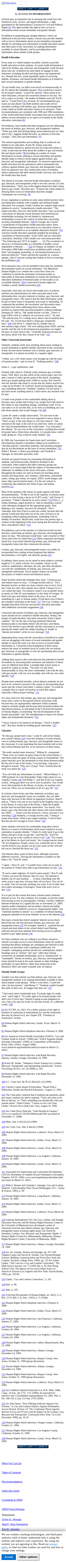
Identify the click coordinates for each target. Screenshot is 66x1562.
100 (33, 222)
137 (50, 988)
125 (24, 768)
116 (49, 555)
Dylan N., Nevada (11, 1519)
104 (23, 282)
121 (37, 692)
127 (56, 788)
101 (61, 230)
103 (18, 260)
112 (12, 486)
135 (21, 925)
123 (54, 725)
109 (44, 410)
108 (56, 361)
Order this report (10, 1491)
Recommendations (12, 1481)
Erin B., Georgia (10, 1529)
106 (10, 323)
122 (37, 717)
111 (59, 448)
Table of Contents (11, 1472)
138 (11, 1004)
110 (48, 434)
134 (62, 914)
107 (48, 334)
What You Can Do (11, 1463)
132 (60, 867)
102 (30, 246)
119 (47, 632)
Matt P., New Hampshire (15, 1524)
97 (40, 136)
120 (12, 676)
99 (29, 194)
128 (14, 815)
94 (40, 92)
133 (8, 889)
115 (34, 538)
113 (50, 500)
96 (24, 120)
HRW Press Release (13, 1509)
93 (9, 27)
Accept (9, 1557)
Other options (28, 1556)
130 (48, 837)
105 (39, 285)
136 (31, 933)
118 (41, 607)
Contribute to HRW (12, 1500)
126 (19, 779)
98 (24, 153)
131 (36, 848)
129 (43, 821)
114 (29, 525)
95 (24, 103)
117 (39, 601)
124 (23, 738)
